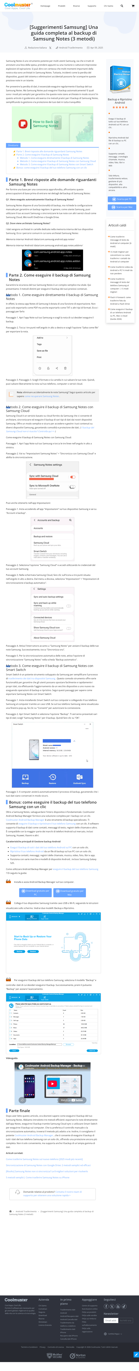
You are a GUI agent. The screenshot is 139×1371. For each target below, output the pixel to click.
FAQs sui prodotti (89, 1312)
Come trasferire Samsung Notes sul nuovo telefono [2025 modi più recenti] (44, 1159)
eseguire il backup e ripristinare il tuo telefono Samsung (47, 823)
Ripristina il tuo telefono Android (27, 851)
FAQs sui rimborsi (89, 1318)
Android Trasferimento (71, 47)
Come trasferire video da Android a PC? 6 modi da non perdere (121, 270)
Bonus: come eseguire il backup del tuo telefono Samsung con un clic (51, 167)
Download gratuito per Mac (72, 892)
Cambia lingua (113, 1334)
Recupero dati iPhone (69, 1335)
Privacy (42, 1347)
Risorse (41, 1318)
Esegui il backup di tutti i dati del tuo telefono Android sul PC (41, 847)
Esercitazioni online (89, 1309)
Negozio (42, 1312)
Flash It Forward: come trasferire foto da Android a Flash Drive (120, 300)
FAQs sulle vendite (89, 1315)
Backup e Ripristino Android (120, 101)
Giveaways (43, 1322)
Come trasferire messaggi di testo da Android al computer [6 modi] (120, 241)
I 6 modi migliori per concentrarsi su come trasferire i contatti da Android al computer (120, 257)
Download (43, 1315)
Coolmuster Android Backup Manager (25, 819)
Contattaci (43, 1309)
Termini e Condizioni (29, 1347)
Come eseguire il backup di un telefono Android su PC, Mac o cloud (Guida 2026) (121, 314)
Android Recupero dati (69, 1316)
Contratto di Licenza (56, 1347)
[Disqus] (54, 1261)
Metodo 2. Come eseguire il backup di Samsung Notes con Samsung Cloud (58, 161)
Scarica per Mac (124, 207)
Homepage (45, 6)
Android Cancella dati (68, 1319)
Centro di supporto (89, 1305)
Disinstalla (70, 1347)
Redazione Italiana (37, 47)
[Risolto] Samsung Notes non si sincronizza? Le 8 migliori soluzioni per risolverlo (47, 1171)
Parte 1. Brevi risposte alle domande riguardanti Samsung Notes (49, 151)
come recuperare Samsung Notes (41, 396)
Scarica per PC (124, 199)
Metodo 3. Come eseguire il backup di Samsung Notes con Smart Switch (56, 164)
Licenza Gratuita (45, 1325)
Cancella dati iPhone (68, 1339)
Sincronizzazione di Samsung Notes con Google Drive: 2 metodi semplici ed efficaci (48, 1165)
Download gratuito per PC (37, 892)
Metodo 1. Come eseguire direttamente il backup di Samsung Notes (54, 157)
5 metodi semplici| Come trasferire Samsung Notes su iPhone (37, 1177)
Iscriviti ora (125, 1320)
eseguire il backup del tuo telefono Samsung (75, 869)
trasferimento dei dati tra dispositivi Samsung (31, 678)
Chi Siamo (43, 1305)
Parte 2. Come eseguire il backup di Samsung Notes (42, 154)
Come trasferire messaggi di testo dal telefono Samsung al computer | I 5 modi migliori (119, 285)
